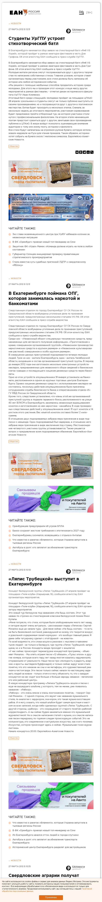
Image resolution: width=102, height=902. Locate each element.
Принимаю (51, 898)
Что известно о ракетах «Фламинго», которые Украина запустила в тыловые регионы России (49, 541)
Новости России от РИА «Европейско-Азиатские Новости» (19, 12)
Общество (13, 146)
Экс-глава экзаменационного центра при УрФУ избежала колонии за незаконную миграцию (51, 236)
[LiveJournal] (92, 152)
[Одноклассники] (80, 152)
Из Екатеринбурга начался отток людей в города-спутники (45, 835)
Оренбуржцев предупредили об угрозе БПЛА (38, 526)
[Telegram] (84, 152)
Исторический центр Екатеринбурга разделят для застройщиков (49, 847)
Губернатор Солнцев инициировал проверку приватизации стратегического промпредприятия (45, 256)
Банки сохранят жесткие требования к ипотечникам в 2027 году (48, 531)
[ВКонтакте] (77, 152)
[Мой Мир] (88, 152)
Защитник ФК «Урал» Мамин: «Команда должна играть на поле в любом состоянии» (52, 248)
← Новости (14, 23)
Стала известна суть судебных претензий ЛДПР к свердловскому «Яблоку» (49, 263)
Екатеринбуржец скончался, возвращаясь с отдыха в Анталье (47, 535)
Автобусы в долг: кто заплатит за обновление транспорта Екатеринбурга (44, 549)
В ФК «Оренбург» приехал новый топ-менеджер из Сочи (43, 242)
